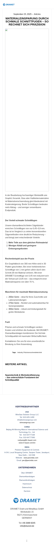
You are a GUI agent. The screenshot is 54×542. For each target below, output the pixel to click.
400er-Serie (14, 309)
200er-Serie (14, 297)
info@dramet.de (27, 526)
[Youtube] (29, 534)
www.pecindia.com (31, 458)
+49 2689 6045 (28, 523)
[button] (49, 4)
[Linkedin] (24, 534)
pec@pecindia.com (29, 460)
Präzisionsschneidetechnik (32, 352)
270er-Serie (14, 303)
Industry (20, 352)
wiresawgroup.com (27, 422)
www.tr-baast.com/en (27, 443)
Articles (37, 14)
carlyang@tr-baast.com (27, 440)
